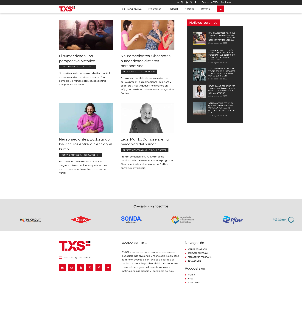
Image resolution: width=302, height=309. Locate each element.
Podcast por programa (199, 257)
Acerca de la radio (197, 249)
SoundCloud (194, 283)
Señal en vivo (194, 261)
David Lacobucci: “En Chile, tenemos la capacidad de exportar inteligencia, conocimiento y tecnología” (221, 36)
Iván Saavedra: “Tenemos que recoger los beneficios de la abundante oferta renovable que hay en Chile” (221, 108)
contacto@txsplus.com (77, 257)
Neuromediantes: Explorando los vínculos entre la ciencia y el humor (85, 144)
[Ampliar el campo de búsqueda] (220, 8)
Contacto (226, 2)
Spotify (191, 275)
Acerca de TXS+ (210, 2)
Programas (142, 150)
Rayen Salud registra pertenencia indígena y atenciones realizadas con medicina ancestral (222, 89)
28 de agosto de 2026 (217, 43)
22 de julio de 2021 (146, 72)
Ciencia (65, 155)
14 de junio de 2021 (157, 150)
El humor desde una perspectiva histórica (77, 58)
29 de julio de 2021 (85, 67)
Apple (190, 279)
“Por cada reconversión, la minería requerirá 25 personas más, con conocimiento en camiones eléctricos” (222, 55)
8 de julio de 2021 (91, 155)
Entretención (68, 67)
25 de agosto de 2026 (217, 79)
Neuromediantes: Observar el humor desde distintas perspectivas (146, 61)
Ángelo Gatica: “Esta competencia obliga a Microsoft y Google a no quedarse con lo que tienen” (222, 72)
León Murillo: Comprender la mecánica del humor (145, 141)
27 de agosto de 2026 (217, 63)
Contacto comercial (198, 253)
